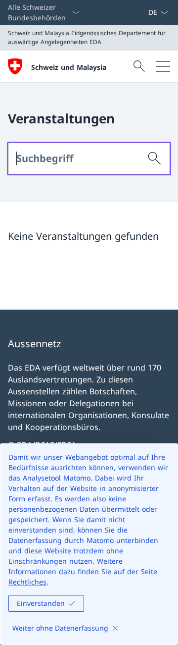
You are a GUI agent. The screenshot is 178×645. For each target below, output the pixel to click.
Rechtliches (27, 582)
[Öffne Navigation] (163, 66)
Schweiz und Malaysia (68, 67)
